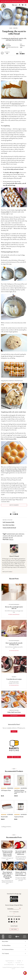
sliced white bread (16, 104)
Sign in (19, 4)
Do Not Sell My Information (9, 964)
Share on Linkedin (22, 53)
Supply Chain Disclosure (10, 960)
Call (10, 757)
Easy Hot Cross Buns (12, 469)
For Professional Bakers (8, 949)
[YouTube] (12, 922)
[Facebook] (9, 919)
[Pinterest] (19, 919)
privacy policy (16, 911)
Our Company (5, 953)
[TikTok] (11, 919)
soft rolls (10, 537)
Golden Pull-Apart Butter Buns (14, 471)
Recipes (15, 28)
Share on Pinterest (20, 53)
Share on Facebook (17, 53)
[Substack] (16, 922)
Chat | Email (16, 757)
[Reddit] (14, 922)
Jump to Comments (14, 505)
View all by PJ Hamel (7, 571)
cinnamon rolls (6, 536)
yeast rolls (19, 536)
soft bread (5, 537)
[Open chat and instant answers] (25, 973)
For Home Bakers (6, 945)
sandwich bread (11, 534)
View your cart (22, 4)
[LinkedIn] (9, 922)
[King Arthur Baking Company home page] (3, 6)
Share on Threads (23, 53)
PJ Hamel (8, 45)
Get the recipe (14, 715)
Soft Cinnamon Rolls (11, 439)
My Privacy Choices (20, 964)
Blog (11, 28)
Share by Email (18, 53)
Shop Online (5, 941)
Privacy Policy (10, 962)
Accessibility (19, 960)
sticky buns (21, 534)
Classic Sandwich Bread (9, 527)
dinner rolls (13, 536)
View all (14, 731)
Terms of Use (18, 962)
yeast (16, 534)
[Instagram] (14, 919)
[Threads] (16, 919)
